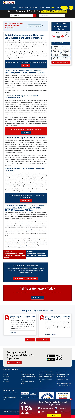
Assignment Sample (50, 334)
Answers (35, 7)
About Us (5, 374)
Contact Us (6, 381)
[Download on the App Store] (51, 355)
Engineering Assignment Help (63, 383)
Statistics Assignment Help (63, 385)
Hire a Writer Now (54, 416)
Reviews (49, 7)
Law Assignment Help (61, 376)
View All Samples (43, 340)
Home (14, 7)
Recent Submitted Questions (28, 376)
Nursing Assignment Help (62, 374)
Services (21, 7)
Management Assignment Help (45, 380)
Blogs (57, 7)
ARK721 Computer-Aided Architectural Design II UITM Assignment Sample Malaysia (57, 317)
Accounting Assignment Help (46, 374)
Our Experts (6, 376)
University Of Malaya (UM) (45, 372)
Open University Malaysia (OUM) (27, 382)
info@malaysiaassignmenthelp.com (29, 397)
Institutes (23, 379)
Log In (71, 7)
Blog (22, 372)
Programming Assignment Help (62, 380)
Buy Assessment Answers (60, 62)
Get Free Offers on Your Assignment (26, 278)
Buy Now (25, 65)
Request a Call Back (14, 362)
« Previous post (14, 254)
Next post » (36, 253)
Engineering (13, 332)
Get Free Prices (37, 297)
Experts (42, 7)
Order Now (64, 7)
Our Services (6, 372)
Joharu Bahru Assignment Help (9, 398)
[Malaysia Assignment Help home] (9, 2)
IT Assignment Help (61, 372)
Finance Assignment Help (45, 376)
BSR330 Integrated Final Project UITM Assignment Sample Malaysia (22, 317)
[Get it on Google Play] (51, 359)
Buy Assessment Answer (27, 374)
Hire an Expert (26, 200)
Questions (28, 7)
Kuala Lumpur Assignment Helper (10, 394)
